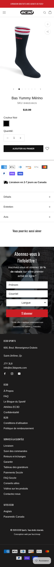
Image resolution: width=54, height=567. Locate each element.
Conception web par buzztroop (27, 534)
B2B (6, 417)
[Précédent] (13, 89)
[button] (47, 149)
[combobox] (26, 302)
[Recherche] (44, 12)
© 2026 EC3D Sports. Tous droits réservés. (27, 530)
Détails (7, 197)
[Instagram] (12, 373)
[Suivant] (40, 89)
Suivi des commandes (15, 451)
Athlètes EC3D (12, 407)
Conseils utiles (11, 483)
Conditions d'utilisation (16, 423)
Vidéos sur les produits (16, 488)
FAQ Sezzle (10, 478)
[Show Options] (45, 302)
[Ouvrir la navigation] (4, 12)
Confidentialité (11, 412)
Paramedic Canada (14, 516)
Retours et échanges (15, 456)
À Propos (9, 391)
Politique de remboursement (19, 428)
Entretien (8, 207)
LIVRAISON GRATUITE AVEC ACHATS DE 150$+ (27, 4)
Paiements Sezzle (13, 472)
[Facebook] (5, 373)
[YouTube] (19, 373)
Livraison (8, 446)
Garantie (8, 462)
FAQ (6, 396)
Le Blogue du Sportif (14, 401)
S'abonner (27, 313)
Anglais (8, 511)
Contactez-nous (12, 494)
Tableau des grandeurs (16, 467)
